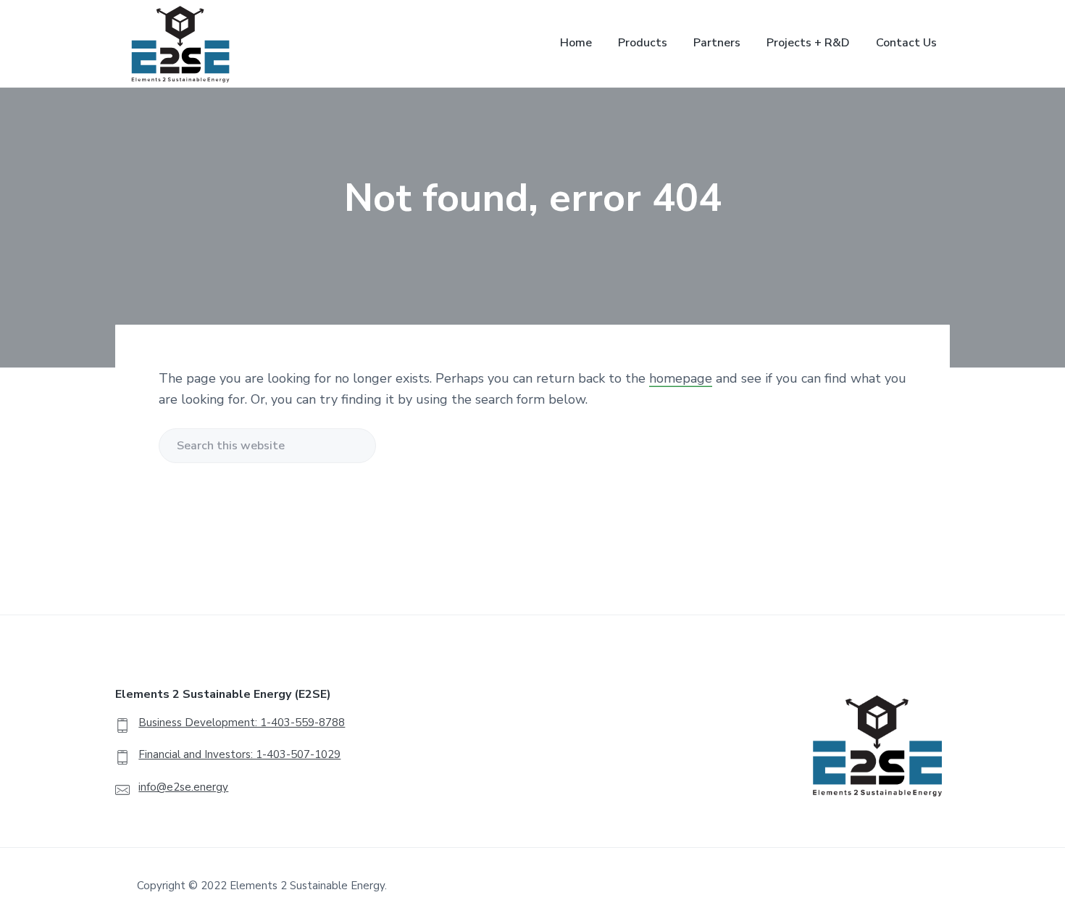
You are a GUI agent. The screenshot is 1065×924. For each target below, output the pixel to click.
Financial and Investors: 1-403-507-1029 (239, 754)
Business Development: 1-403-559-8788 (241, 722)
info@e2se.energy (183, 787)
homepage (680, 378)
